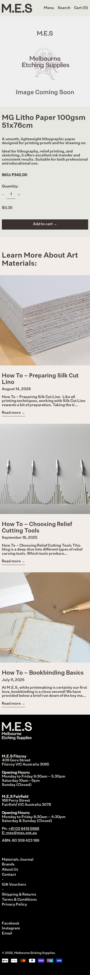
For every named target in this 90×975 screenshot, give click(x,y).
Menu (49, 8)
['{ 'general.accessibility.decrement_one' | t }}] (3, 194)
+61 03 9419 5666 (23, 829)
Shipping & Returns (19, 895)
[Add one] (19, 194)
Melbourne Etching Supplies (34, 953)
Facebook (10, 923)
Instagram (11, 928)
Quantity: (10, 186)
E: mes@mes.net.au (19, 833)
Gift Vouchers (14, 885)
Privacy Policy (14, 904)
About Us (10, 870)
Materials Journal (17, 860)
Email (7, 933)
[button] (64, 8)
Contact (9, 875)
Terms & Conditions (19, 900)
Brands (8, 864)
